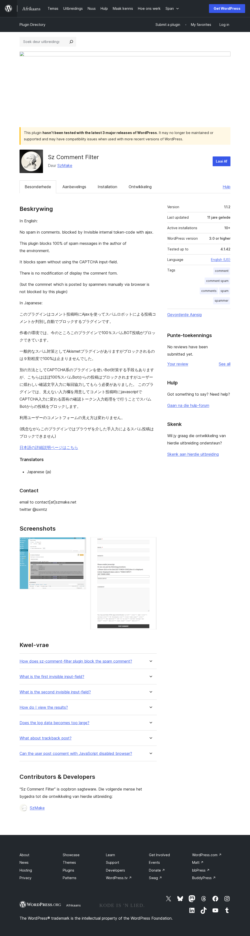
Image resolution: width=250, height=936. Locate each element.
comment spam (217, 281)
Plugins (68, 870)
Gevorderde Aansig (184, 314)
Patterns (69, 878)
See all (224, 363)
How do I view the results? (44, 707)
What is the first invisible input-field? (52, 676)
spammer (222, 300)
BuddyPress (204, 878)
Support (112, 862)
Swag (155, 878)
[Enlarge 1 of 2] (79, 543)
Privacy (25, 878)
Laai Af (221, 161)
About (24, 855)
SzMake (64, 165)
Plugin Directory (32, 24)
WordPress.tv (119, 878)
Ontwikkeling (140, 186)
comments (209, 291)
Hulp (226, 186)
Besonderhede (38, 186)
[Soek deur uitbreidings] (71, 42)
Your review (177, 363)
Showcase (71, 855)
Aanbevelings (74, 186)
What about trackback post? (46, 738)
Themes (69, 862)
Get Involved (159, 855)
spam (224, 291)
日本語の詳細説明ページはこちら (49, 447)
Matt (198, 862)
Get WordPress (227, 8)
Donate (157, 870)
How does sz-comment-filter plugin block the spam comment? (76, 661)
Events (154, 862)
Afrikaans (73, 905)
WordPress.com (207, 855)
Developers (115, 870)
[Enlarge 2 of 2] (150, 543)
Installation (107, 186)
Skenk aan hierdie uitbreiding (193, 454)
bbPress (201, 870)
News (24, 862)
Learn (110, 855)
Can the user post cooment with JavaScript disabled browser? (76, 753)
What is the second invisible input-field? (55, 692)
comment (222, 271)
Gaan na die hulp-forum (188, 405)
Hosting (26, 870)
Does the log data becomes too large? (54, 722)
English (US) (220, 259)
